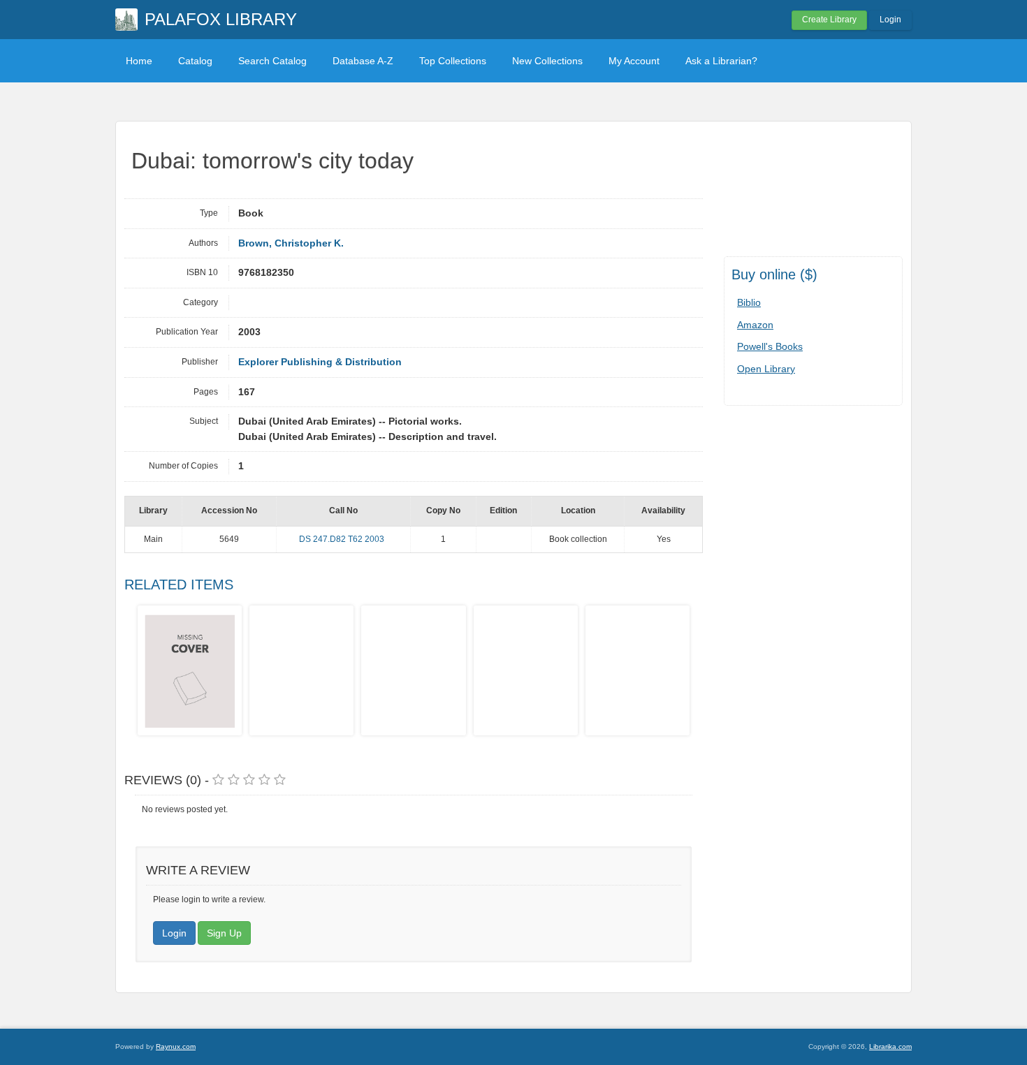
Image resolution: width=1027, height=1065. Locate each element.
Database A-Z (363, 60)
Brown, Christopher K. (291, 243)
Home (139, 60)
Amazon (755, 324)
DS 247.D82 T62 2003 (341, 539)
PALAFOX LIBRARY (221, 19)
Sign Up (224, 933)
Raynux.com (176, 1046)
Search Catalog (272, 60)
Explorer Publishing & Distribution (320, 362)
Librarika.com (890, 1046)
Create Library (829, 19)
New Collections (547, 60)
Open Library (766, 368)
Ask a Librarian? (721, 60)
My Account (634, 60)
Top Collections (452, 60)
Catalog (195, 60)
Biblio (749, 302)
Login (890, 19)
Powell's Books (770, 346)
